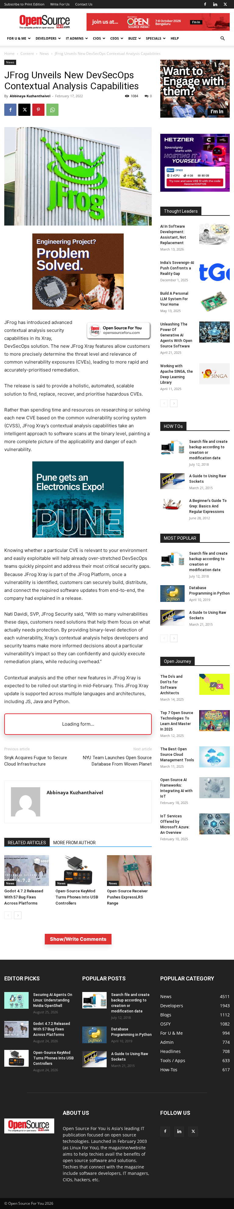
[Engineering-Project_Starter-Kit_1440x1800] (78, 308)
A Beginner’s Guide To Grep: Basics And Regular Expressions (208, 506)
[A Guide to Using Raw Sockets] (172, 481)
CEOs (114, 38)
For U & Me (16, 38)
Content (27, 53)
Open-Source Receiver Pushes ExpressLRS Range (127, 897)
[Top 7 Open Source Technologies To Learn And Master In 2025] (214, 720)
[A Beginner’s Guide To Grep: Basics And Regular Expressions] (172, 504)
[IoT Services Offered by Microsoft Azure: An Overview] (214, 823)
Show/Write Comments (78, 939)
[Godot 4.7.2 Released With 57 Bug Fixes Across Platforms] (26, 870)
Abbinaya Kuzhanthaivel (30, 96)
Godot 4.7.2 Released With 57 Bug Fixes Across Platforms (23, 897)
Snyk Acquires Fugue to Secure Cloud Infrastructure (35, 761)
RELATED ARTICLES (27, 842)
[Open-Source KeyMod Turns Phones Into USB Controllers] (77, 870)
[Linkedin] (215, 4)
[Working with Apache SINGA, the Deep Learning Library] (214, 373)
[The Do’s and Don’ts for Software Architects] (214, 684)
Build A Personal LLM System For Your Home (174, 299)
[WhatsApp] (52, 110)
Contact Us (83, 4)
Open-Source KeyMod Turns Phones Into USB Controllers (76, 897)
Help (175, 38)
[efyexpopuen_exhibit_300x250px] (78, 542)
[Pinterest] (38, 110)
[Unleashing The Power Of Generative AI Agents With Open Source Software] (214, 332)
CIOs (97, 38)
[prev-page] (8, 915)
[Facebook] (205, 4)
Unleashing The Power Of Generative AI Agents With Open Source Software (176, 335)
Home (9, 53)
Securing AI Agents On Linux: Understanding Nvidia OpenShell (52, 1000)
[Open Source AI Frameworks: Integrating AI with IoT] (214, 787)
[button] (222, 38)
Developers (46, 38)
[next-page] (18, 915)
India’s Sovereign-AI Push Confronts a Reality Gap (177, 268)
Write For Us (59, 4)
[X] (225, 4)
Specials (153, 38)
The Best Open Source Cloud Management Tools (177, 754)
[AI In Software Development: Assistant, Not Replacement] (214, 234)
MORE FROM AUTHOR (74, 842)
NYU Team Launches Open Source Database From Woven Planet (117, 761)
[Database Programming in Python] (172, 593)
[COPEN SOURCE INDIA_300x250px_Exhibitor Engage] (195, 116)
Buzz (132, 38)
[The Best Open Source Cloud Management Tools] (214, 756)
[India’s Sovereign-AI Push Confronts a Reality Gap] (214, 270)
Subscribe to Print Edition (24, 4)
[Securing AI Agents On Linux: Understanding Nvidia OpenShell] (16, 1000)
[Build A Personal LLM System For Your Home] (214, 301)
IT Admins (74, 38)
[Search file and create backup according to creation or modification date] (172, 447)
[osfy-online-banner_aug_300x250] (195, 190)
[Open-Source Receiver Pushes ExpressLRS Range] (129, 870)
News (44, 53)
